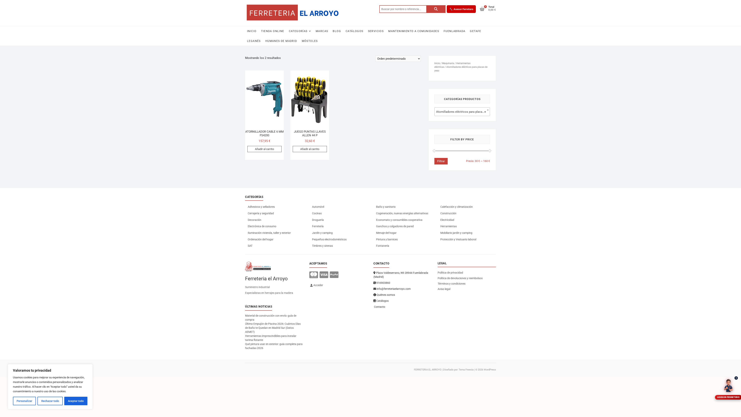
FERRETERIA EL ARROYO (427, 369)
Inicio (251, 31)
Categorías (298, 31)
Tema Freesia (466, 369)
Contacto (379, 306)
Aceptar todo (76, 401)
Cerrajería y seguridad (261, 213)
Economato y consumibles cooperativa (399, 219)
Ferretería (318, 226)
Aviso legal (444, 289)
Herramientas (448, 226)
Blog (337, 31)
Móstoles (310, 40)
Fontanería (382, 245)
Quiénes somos (385, 294)
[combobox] (462, 111)
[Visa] (324, 275)
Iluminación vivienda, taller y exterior (269, 232)
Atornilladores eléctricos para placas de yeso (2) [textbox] (463, 112)
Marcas (322, 31)
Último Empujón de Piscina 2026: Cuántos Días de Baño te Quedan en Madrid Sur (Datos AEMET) (273, 327)
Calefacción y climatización (456, 206)
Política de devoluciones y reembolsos (460, 278)
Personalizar (24, 401)
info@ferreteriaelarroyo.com (393, 288)
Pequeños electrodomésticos (329, 239)
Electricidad (447, 219)
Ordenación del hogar (260, 239)
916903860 (383, 282)
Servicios (376, 31)
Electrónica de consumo (262, 226)
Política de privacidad (450, 272)
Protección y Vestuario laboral (458, 239)
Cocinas (317, 213)
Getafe (475, 31)
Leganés (254, 40)
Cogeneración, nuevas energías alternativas (402, 213)
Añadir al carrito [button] (264, 149)
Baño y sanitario (386, 206)
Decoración (254, 219)
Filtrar (441, 161)
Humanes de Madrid (281, 40)
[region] (50, 386)
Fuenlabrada (454, 31)
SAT (250, 245)
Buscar (436, 9)
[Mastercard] (313, 275)
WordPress (490, 369)
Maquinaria (448, 63)
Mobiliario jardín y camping (456, 232)
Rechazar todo (50, 401)
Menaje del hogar (386, 232)
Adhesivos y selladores (261, 206)
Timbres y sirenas (322, 245)
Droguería (318, 219)
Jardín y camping (322, 232)
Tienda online (272, 31)
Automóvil (318, 206)
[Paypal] (334, 275)
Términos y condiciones (451, 283)
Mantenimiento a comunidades (413, 31)
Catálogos (354, 31)
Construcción (448, 213)
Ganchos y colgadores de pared (395, 226)
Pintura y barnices (387, 239)
